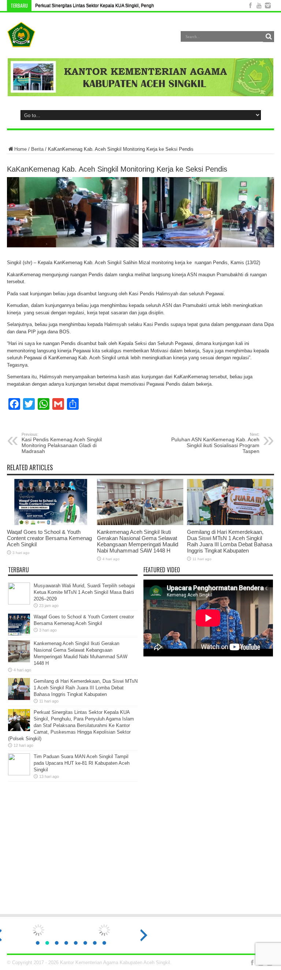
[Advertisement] (140, 851)
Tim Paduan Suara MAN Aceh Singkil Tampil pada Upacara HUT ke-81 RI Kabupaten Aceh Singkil (82, 763)
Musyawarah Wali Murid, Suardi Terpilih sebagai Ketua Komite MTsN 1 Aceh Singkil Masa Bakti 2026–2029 (84, 592)
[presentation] (144, 935)
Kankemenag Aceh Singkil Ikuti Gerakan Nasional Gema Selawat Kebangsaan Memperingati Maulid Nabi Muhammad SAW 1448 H (137, 541)
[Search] (268, 36)
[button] (37, 943)
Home (20, 149)
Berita (37, 149)
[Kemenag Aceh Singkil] (21, 41)
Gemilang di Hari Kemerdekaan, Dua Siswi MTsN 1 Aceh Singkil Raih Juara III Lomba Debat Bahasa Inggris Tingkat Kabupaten (229, 541)
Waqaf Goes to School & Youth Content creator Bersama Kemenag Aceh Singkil (49, 538)
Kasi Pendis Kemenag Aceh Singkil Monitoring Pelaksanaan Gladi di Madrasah (62, 443)
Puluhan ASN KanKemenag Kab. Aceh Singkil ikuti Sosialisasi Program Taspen (215, 443)
